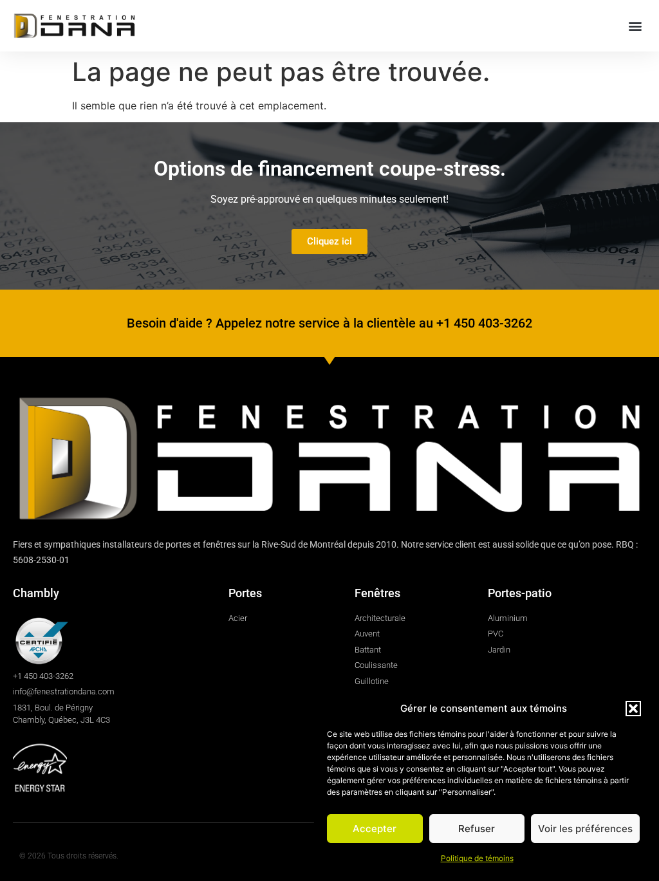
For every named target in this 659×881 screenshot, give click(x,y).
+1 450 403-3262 (484, 323)
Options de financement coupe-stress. (330, 168)
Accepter (374, 828)
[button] (633, 708)
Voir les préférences (585, 828)
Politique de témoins (477, 858)
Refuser (476, 828)
